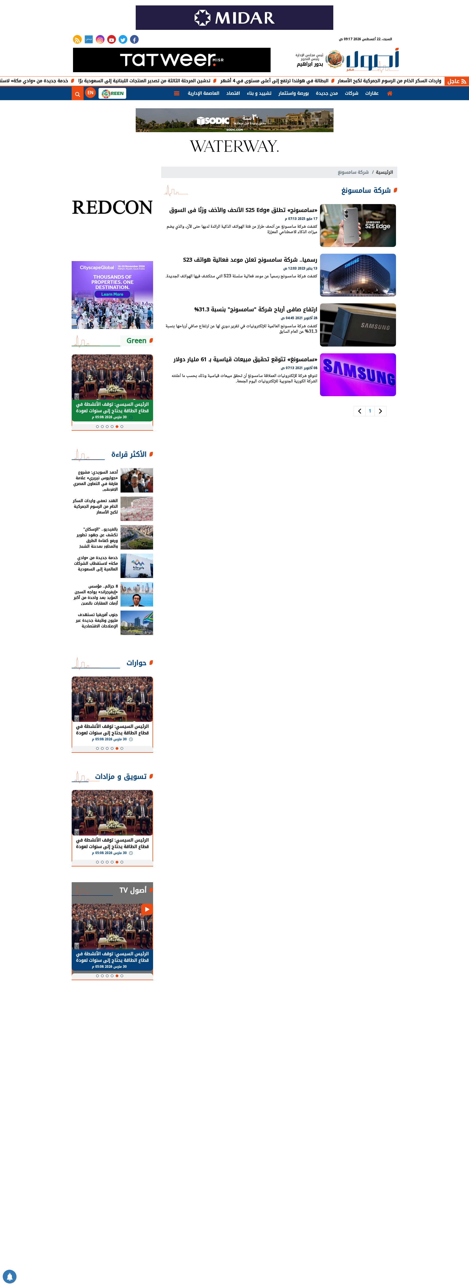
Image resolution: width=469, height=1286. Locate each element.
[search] (78, 93)
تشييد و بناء (259, 93)
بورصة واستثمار (293, 93)
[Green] (112, 93)
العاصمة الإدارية (203, 93)
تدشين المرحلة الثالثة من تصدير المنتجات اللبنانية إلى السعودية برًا (179, 81)
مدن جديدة (327, 93)
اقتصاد (233, 93)
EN (90, 92)
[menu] (176, 93)
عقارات (372, 93)
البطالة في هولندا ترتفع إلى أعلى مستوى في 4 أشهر (309, 81)
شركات (351, 93)
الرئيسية (384, 172)
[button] (122, 426)
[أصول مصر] (373, 61)
